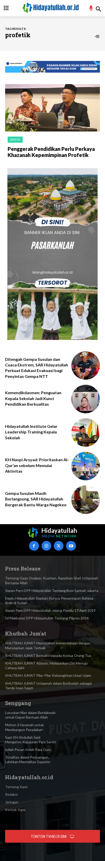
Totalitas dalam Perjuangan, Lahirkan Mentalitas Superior (27, 759)
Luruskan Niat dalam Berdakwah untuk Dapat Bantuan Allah (30, 714)
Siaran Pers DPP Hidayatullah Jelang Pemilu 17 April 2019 (50, 610)
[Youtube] (71, 546)
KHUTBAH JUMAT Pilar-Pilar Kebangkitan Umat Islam (48, 675)
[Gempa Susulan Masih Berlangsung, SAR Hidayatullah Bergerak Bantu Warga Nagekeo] (85, 499)
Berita (15, 139)
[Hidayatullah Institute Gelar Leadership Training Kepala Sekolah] (85, 432)
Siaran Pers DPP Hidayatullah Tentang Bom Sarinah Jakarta (51, 590)
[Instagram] (46, 546)
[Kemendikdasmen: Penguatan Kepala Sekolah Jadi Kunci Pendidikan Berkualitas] (85, 399)
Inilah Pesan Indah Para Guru (28, 749)
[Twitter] (58, 546)
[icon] (91, 9)
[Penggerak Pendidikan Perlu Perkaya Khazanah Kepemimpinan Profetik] (52, 107)
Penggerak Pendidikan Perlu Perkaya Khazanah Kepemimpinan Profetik (51, 152)
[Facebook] (34, 546)
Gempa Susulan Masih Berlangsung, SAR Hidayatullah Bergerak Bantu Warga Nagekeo (36, 499)
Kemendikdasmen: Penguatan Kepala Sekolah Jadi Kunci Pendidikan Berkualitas (33, 398)
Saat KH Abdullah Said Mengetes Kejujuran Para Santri (30, 739)
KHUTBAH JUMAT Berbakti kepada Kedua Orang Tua (48, 655)
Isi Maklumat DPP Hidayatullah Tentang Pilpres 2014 (47, 618)
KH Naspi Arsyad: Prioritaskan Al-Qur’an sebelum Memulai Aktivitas (37, 465)
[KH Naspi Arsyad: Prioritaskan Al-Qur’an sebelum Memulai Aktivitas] (85, 466)
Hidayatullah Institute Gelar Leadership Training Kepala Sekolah (31, 432)
